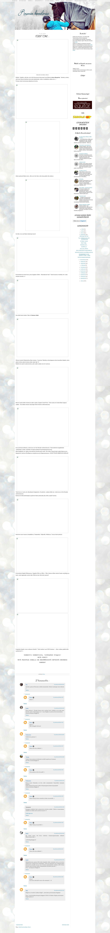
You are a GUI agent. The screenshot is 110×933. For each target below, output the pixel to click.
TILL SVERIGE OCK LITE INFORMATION (83, 239)
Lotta (27, 708)
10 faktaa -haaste (84, 241)
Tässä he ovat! (82, 196)
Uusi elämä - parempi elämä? (85, 187)
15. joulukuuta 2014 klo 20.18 (59, 833)
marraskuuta (83, 259)
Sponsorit (69, 0)
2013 (82, 280)
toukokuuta (83, 271)
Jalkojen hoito (82, 162)
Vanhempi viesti (65, 924)
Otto (57, 0)
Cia (26, 684)
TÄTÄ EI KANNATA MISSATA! (84, 257)
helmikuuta (83, 276)
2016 (82, 229)
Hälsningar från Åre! (84, 236)
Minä (62, 0)
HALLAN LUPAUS (84, 248)
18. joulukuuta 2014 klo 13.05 (59, 890)
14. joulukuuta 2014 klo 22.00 (59, 734)
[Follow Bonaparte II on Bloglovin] (80, 221)
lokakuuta (83, 261)
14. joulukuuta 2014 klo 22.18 (59, 756)
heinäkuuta (83, 267)
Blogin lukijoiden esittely (84, 204)
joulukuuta (83, 234)
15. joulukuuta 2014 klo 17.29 (58, 796)
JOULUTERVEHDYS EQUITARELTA (84, 250)
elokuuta (83, 265)
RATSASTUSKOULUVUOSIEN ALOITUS (84, 252)
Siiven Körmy (49, 0)
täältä (76, 42)
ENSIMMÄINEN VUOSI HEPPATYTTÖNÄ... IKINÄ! (84, 255)
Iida (27, 890)
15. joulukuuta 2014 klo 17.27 (58, 746)
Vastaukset (27, 694)
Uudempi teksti (19, 924)
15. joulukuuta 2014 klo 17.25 (58, 697)
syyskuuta (83, 263)
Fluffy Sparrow (29, 813)
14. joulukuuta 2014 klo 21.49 (59, 708)
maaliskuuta (83, 274)
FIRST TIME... (84, 243)
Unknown (28, 735)
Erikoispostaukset (81, 0)
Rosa (31, 697)
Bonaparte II (39, 0)
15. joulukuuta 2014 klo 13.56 (59, 807)
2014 (82, 232)
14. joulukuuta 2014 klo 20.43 (59, 684)
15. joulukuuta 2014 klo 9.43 (59, 780)
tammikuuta (83, 278)
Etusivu (14, 0)
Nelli (27, 833)
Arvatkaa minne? (83, 170)
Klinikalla (81, 179)
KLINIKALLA (84, 246)
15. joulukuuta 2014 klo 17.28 (58, 769)
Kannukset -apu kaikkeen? (85, 145)
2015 (82, 231)
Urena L (30, 0)
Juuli (27, 860)
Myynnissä (22, 0)
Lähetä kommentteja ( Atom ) (24, 927)
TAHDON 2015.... (84, 244)
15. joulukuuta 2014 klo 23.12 (59, 859)
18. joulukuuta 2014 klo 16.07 (58, 849)
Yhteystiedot (93, 0)
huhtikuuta (83, 272)
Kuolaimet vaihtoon (83, 153)
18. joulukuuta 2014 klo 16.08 (58, 876)
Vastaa (27, 690)
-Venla (27, 757)
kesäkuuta (83, 269)
